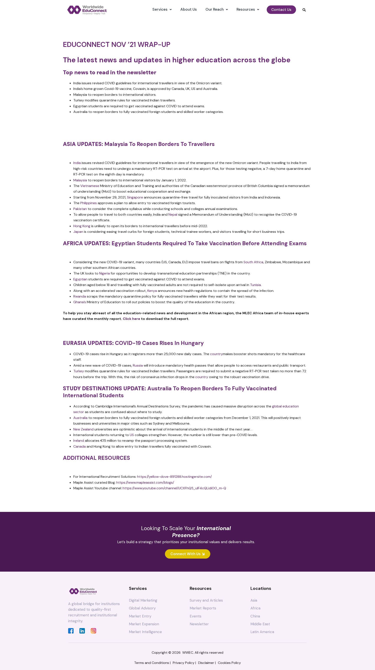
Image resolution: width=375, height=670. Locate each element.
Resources (246, 9)
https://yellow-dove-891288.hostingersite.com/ (174, 476)
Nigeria (104, 273)
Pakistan (80, 209)
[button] (162, 9)
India (77, 162)
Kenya (152, 290)
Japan (78, 231)
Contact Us (281, 9)
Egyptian (80, 279)
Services (160, 9)
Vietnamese (89, 186)
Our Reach (215, 9)
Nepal (172, 214)
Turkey (78, 371)
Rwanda (79, 296)
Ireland (78, 440)
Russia (138, 365)
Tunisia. (256, 285)
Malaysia (80, 180)
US (132, 435)
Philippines (88, 203)
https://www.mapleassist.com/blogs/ (145, 482)
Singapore (135, 197)
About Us (188, 9)
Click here (131, 318)
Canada (79, 446)
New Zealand (83, 429)
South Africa (253, 262)
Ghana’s (79, 302)
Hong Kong (81, 226)
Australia (80, 417)
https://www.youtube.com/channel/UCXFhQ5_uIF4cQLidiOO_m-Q (174, 488)
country (216, 354)
